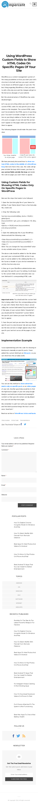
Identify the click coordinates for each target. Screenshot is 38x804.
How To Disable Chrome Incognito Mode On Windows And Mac (24, 525)
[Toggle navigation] (35, 4)
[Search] (31, 3)
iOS (19, 587)
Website (4, 495)
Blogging (6, 420)
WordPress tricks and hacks (25, 413)
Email (3, 485)
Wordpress (25, 420)
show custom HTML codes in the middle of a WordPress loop (18, 164)
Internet (19, 603)
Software (19, 599)
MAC (19, 595)
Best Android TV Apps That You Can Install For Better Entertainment (23, 567)
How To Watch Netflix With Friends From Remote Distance (23, 535)
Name (3, 476)
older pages (31, 386)
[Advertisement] (19, 29)
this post (27, 353)
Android (19, 583)
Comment (5, 450)
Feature (15, 420)
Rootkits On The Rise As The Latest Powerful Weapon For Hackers (24, 622)
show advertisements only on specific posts (17, 385)
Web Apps (19, 607)
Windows (19, 591)
